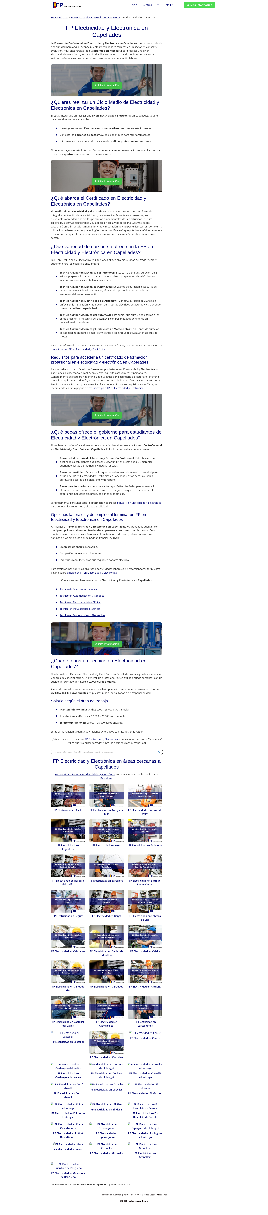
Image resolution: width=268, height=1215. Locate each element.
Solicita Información (199, 5)
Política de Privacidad (111, 1194)
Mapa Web (162, 1194)
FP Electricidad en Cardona (145, 986)
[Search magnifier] (159, 752)
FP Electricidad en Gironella (106, 1153)
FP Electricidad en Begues (68, 916)
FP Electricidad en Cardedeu (106, 986)
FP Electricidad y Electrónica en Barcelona (95, 17)
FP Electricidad (59, 17)
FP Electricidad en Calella (145, 951)
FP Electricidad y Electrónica (101, 739)
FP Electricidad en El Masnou (145, 1093)
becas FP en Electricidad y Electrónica (139, 502)
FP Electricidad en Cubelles (107, 1089)
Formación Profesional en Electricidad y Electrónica (85, 774)
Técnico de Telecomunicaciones (78, 589)
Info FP (169, 5)
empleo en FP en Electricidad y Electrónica (92, 572)
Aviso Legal (149, 1194)
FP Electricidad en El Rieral (106, 1109)
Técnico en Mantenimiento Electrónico (82, 615)
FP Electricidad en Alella (68, 810)
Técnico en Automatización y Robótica (82, 595)
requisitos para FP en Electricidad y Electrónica (116, 388)
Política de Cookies (133, 1194)
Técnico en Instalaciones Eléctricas (80, 608)
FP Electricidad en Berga (106, 916)
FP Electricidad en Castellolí (68, 1041)
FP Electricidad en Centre (145, 1038)
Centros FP (149, 5)
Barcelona (106, 778)
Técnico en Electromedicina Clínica (80, 602)
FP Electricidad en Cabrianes (68, 951)
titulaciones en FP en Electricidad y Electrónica (78, 349)
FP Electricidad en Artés (106, 845)
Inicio (134, 5)
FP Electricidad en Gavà (68, 1149)
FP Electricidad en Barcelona (107, 880)
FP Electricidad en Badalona (145, 845)
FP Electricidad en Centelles (106, 1057)
